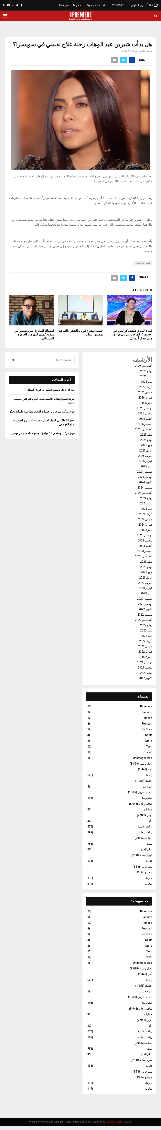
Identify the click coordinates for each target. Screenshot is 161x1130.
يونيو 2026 (146, 376)
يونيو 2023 (146, 567)
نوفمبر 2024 (145, 477)
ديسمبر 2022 (144, 598)
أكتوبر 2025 (145, 418)
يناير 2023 (146, 593)
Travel (148, 752)
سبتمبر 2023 (144, 551)
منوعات (148, 878)
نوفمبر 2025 (145, 413)
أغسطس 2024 (143, 492)
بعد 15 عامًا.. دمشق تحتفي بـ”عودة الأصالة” (50, 389)
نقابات (148, 883)
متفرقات (147, 866)
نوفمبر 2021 (145, 667)
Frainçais (64, 5)
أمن (150, 769)
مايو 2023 (146, 572)
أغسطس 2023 (143, 556)
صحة (149, 843)
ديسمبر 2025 (144, 408)
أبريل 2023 (145, 577)
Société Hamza (114, 1122)
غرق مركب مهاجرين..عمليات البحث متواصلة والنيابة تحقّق (42, 411)
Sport (148, 735)
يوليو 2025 (146, 434)
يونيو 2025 (146, 439)
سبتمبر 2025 (144, 424)
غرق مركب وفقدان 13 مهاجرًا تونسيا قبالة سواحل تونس (43, 433)
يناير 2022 (146, 657)
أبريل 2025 (145, 450)
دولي (149, 815)
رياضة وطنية (145, 832)
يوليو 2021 (146, 672)
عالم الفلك (146, 849)
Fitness (147, 717)
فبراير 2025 (145, 461)
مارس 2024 (145, 519)
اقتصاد (148, 780)
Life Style (146, 729)
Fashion (147, 712)
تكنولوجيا (147, 797)
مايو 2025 (146, 445)
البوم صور (146, 786)
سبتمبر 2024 (144, 487)
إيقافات (148, 775)
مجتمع (148, 872)
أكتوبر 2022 (145, 609)
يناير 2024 (146, 529)
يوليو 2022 (146, 625)
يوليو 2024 (146, 498)
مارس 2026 (145, 392)
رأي (150, 820)
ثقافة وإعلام (145, 803)
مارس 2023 (145, 582)
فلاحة (149, 860)
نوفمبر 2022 (145, 604)
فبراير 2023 (145, 588)
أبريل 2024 (145, 514)
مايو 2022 (146, 635)
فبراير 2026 (145, 397)
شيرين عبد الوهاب (143, 263)
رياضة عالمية (145, 826)
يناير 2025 (146, 466)
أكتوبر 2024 (145, 482)
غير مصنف (146, 855)
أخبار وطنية (145, 763)
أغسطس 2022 (143, 619)
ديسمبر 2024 (144, 471)
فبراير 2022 (145, 651)
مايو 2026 (146, 381)
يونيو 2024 (146, 503)
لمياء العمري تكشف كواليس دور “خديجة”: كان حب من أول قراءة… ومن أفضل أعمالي (131, 334)
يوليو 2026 (146, 371)
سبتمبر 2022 (144, 614)
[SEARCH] (13, 360)
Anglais (77, 5)
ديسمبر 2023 (144, 535)
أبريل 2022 (145, 641)
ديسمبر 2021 (144, 662)
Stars (148, 740)
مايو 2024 (146, 508)
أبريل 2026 (145, 387)
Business (146, 706)
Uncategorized (142, 757)
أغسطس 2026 (143, 365)
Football (147, 723)
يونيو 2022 (146, 630)
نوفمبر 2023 (145, 540)
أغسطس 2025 (143, 429)
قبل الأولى (144, 50)
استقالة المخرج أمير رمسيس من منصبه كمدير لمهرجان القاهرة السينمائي (34, 334)
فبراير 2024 (145, 524)
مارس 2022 (145, 646)
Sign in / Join (94, 5)
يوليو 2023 (146, 561)
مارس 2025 (145, 455)
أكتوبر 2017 (145, 678)
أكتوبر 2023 (145, 545)
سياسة (148, 838)
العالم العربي (145, 792)
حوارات (148, 809)
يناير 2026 (146, 402)
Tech (149, 746)
